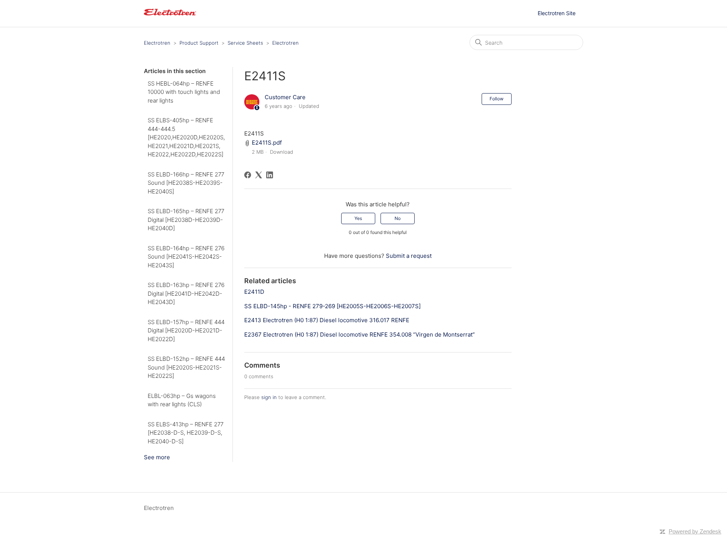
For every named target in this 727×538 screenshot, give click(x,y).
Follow (497, 98)
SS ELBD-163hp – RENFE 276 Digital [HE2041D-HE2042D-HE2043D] (186, 293)
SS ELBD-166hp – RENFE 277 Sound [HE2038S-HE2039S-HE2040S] (186, 183)
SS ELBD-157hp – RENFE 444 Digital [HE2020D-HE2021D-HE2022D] (186, 330)
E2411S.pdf (267, 142)
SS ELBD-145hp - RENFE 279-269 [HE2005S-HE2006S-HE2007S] (332, 306)
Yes (358, 218)
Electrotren (157, 43)
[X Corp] (258, 175)
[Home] (170, 17)
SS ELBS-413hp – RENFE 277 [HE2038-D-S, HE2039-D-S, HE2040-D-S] (185, 433)
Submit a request (409, 255)
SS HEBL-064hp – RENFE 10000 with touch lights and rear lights (184, 92)
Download (281, 152)
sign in (269, 397)
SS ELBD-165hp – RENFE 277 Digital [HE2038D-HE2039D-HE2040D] (186, 219)
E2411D (254, 291)
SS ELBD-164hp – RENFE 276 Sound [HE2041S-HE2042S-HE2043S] (186, 257)
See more (157, 457)
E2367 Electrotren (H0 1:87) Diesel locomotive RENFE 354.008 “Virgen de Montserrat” (359, 334)
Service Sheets (245, 43)
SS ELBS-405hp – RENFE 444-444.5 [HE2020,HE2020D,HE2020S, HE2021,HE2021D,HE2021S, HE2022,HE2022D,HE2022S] (186, 137)
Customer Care (285, 97)
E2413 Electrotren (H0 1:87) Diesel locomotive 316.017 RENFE (326, 320)
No (398, 218)
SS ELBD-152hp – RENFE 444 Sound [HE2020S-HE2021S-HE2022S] (186, 367)
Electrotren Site (557, 13)
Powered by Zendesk (695, 531)
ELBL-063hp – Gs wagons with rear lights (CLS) (182, 400)
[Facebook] (247, 175)
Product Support (198, 43)
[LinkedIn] (269, 175)
